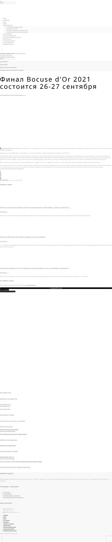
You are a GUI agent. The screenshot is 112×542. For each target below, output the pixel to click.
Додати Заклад (7, 494)
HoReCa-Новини (7, 25)
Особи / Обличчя (8, 42)
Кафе (4, 18)
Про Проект (6, 492)
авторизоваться (31, 285)
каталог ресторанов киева (7, 431)
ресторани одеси (5, 406)
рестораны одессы (5, 404)
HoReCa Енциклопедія (9, 35)
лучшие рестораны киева (7, 458)
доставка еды (5, 392)
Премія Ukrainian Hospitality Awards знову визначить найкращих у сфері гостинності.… (35, 207)
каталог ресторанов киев (8, 445)
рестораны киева (5, 409)
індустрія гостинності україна (12, 421)
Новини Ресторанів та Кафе (14, 27)
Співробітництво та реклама (11, 495)
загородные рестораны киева (9, 429)
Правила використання (10, 530)
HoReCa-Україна (4, 61)
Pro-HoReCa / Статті (12, 28)
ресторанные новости (7, 457)
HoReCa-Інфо (7, 525)
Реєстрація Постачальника (7, 291)
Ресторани (6, 20)
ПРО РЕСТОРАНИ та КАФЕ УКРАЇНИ (10, 461)
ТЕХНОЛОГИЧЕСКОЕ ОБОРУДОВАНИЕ (15, 467)
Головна (5, 515)
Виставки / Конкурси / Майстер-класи (17, 30)
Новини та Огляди (8, 524)
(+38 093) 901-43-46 (6, 55)
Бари (4, 22)
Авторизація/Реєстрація (56, 288)
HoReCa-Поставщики (8, 440)
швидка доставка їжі (8, 399)
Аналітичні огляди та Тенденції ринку (17, 32)
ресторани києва (7, 415)
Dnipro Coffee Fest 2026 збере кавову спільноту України (22, 237)
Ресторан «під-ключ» (9, 40)
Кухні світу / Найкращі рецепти (12, 37)
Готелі (5, 23)
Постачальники (7, 34)
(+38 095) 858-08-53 (20, 53)
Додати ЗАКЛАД (4, 290)
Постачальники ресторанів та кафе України (13, 434)
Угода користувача (8, 529)
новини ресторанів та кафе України (31, 461)
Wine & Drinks (7, 39)
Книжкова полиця (8, 44)
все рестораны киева (9, 451)
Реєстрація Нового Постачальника (13, 497)
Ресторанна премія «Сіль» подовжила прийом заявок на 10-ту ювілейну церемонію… (35, 268)
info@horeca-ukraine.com (7, 57)
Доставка (6, 522)
